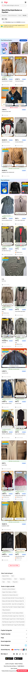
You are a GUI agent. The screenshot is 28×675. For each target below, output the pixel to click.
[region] (14, 48)
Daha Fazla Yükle (14, 565)
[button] (2, 2)
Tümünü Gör (23, 40)
